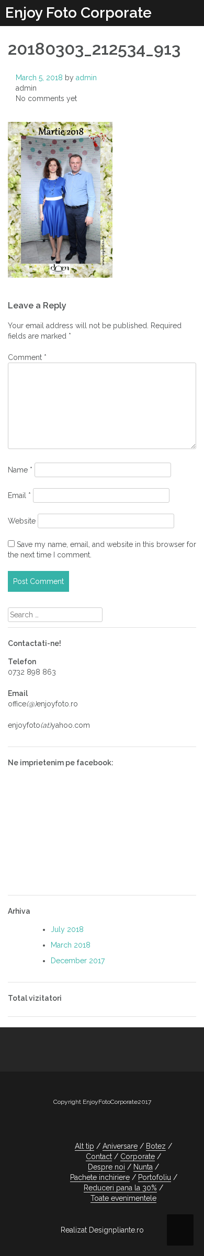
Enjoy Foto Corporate (78, 12)
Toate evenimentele (123, 1198)
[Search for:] (55, 615)
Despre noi (106, 1167)
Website (22, 521)
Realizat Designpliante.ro (102, 1230)
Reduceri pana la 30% (120, 1188)
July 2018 (67, 929)
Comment (27, 357)
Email (19, 495)
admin (86, 77)
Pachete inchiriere (100, 1177)
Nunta (143, 1167)
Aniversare (120, 1146)
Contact (99, 1156)
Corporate (137, 1156)
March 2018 (70, 945)
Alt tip (84, 1146)
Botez (156, 1146)
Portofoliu (154, 1177)
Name (20, 470)
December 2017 (78, 960)
